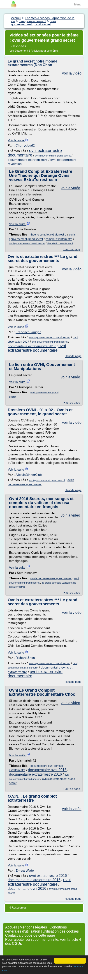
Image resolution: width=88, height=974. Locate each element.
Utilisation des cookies (61, 931)
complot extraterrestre (59, 239)
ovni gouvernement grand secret (53, 155)
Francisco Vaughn (28, 332)
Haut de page (71, 249)
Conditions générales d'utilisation (36, 929)
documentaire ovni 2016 (47, 770)
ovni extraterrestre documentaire (35, 152)
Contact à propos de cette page (30, 935)
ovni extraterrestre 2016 (48, 876)
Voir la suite (16, 140)
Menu (77, 4)
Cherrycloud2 (25, 145)
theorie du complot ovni (60, 243)
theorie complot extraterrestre (48, 234)
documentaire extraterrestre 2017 (32, 346)
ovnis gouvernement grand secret (49, 337)
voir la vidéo (71, 73)
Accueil (11, 927)
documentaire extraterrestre (28, 159)
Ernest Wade (25, 870)
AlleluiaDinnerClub (29, 474)
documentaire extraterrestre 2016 (35, 774)
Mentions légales (33, 927)
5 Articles (34, 50)
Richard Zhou (25, 657)
